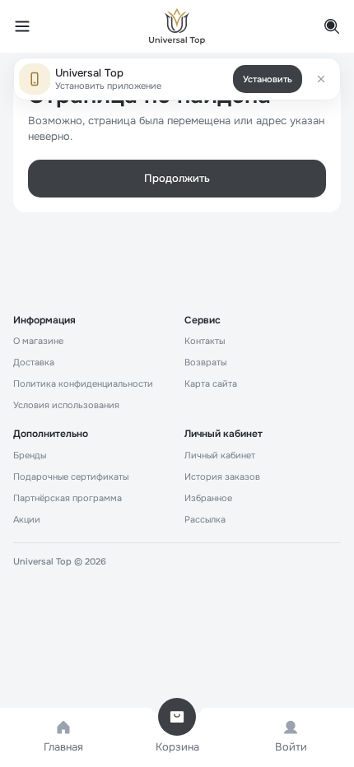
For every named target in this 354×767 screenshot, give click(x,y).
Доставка (33, 362)
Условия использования (66, 405)
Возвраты (205, 362)
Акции (26, 519)
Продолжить (177, 178)
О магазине (38, 340)
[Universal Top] (177, 26)
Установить (267, 79)
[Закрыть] (321, 79)
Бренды (29, 455)
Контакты (204, 340)
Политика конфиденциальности (83, 383)
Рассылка (205, 519)
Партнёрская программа (67, 498)
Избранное (208, 498)
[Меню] (31, 26)
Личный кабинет (219, 455)
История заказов (222, 476)
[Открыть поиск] (323, 26)
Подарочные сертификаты (70, 476)
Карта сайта (210, 383)
